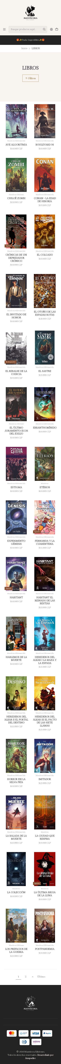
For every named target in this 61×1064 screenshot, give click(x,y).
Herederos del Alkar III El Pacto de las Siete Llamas (45, 721)
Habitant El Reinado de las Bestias (45, 600)
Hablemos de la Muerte (16, 659)
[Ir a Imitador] (44, 756)
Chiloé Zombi (16, 198)
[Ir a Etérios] (44, 464)
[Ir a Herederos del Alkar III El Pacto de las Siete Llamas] (44, 693)
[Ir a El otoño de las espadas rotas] (44, 291)
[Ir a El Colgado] (44, 231)
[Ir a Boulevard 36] (44, 121)
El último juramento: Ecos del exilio (16, 430)
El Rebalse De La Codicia (16, 373)
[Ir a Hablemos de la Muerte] (16, 634)
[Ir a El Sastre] (44, 348)
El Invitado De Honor (16, 316)
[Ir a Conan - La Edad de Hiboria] (44, 175)
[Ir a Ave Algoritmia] (16, 121)
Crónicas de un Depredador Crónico (16, 257)
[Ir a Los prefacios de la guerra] (16, 926)
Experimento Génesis (16, 542)
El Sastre (44, 371)
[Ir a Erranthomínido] (44, 404)
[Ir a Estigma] (16, 464)
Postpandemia (44, 949)
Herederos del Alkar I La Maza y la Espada (44, 660)
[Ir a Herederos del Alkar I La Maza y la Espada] (44, 634)
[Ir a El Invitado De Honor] (16, 291)
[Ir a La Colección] (16, 869)
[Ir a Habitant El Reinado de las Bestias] (44, 574)
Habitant (16, 597)
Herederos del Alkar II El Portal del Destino (16, 719)
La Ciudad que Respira (45, 837)
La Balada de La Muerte (16, 837)
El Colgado (45, 254)
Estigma (16, 487)
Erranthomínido (44, 427)
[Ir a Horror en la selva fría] (16, 756)
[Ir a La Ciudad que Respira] (44, 812)
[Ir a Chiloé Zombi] (16, 175)
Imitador (45, 779)
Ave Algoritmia (16, 144)
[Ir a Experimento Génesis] (16, 517)
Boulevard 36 (45, 144)
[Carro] (56, 29)
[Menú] (4, 29)
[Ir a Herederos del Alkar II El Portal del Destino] (16, 693)
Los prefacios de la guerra (16, 951)
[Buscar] (44, 29)
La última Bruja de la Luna (45, 894)
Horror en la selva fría (16, 781)
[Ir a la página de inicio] (30, 13)
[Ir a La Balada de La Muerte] (16, 812)
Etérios (45, 487)
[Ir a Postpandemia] (44, 926)
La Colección (16, 892)
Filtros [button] (32, 78)
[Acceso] (51, 29)
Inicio (24, 48)
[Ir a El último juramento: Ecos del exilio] (16, 404)
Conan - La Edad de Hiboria (45, 200)
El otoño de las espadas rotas (45, 313)
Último (41, 976)
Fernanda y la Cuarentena (45, 542)
